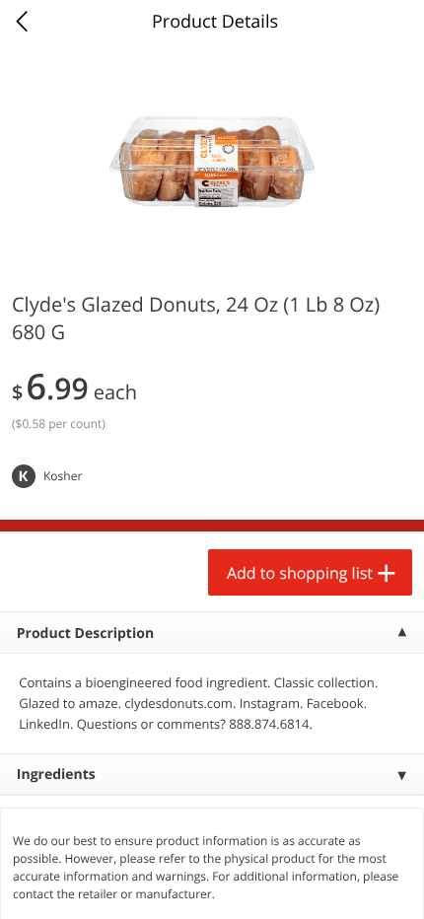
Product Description (85, 633)
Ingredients (56, 774)
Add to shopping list (300, 573)
